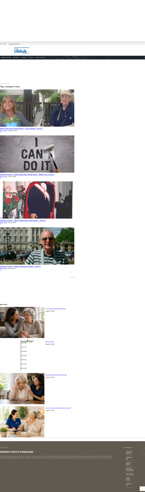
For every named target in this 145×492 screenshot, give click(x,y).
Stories (2, 172)
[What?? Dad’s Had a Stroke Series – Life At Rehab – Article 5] (37, 108)
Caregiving (3, 126)
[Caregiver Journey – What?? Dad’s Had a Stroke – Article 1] (37, 246)
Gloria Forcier (3, 130)
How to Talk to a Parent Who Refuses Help (56, 308)
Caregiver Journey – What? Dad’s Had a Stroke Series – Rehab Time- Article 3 (27, 174)
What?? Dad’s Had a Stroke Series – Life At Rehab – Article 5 (21, 128)
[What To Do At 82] (22, 355)
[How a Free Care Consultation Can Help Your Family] (22, 421)
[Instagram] (142, 454)
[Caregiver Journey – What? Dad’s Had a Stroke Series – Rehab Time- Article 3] (37, 154)
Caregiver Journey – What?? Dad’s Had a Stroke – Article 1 (20, 266)
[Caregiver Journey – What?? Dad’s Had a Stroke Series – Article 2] (37, 200)
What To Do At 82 (50, 341)
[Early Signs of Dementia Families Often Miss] (22, 388)
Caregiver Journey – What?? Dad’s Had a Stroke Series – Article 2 (23, 220)
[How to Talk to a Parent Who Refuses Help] (22, 322)
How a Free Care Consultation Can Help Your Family (58, 408)
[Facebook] (144, 44)
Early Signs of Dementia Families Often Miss (56, 374)
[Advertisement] (71, 50)
